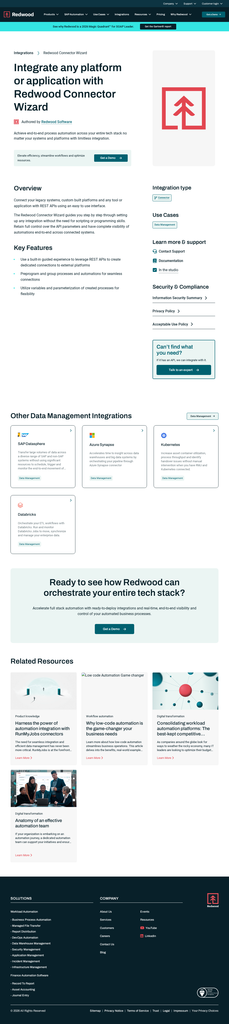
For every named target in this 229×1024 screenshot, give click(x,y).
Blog (103, 952)
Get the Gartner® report (158, 26)
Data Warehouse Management (31, 943)
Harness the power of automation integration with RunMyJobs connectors (42, 728)
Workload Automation (24, 911)
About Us (106, 911)
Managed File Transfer (26, 925)
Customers (107, 928)
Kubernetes (170, 445)
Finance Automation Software (29, 975)
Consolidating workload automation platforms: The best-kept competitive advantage (183, 731)
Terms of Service (138, 1010)
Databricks (27, 514)
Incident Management (26, 961)
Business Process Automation (31, 919)
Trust (156, 1010)
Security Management (26, 949)
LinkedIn (150, 936)
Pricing (161, 14)
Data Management (165, 224)
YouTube (151, 928)
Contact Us (107, 944)
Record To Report (23, 983)
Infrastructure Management (29, 967)
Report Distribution (24, 931)
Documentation (171, 261)
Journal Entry (20, 995)
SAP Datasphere (31, 444)
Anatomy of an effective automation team (38, 823)
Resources (147, 919)
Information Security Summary (177, 298)
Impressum (181, 1010)
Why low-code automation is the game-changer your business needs (114, 728)
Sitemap (95, 1010)
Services (105, 919)
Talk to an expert (181, 370)
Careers (105, 936)
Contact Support (172, 251)
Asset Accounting (23, 989)
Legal (166, 1010)
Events (144, 911)
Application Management (28, 955)
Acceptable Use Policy (170, 324)
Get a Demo (212, 14)
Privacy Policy (164, 311)
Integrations (122, 14)
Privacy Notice (113, 1010)
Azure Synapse (101, 445)
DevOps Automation (25, 937)
